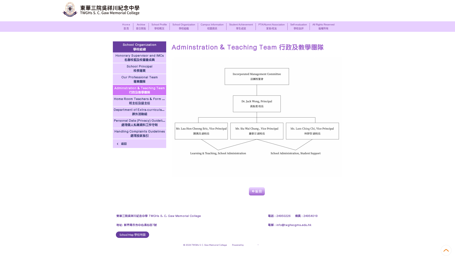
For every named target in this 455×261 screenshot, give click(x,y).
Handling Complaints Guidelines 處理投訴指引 (139, 133)
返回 (123, 144)
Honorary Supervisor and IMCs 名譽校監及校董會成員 (139, 57)
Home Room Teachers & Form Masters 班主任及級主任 (140, 101)
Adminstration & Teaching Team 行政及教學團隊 (139, 90)
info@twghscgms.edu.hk (293, 225)
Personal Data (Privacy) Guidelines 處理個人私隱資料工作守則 (140, 122)
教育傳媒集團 (250, 245)
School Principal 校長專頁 (139, 68)
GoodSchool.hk (266, 245)
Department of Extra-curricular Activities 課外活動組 (140, 111)
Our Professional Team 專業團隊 (139, 79)
